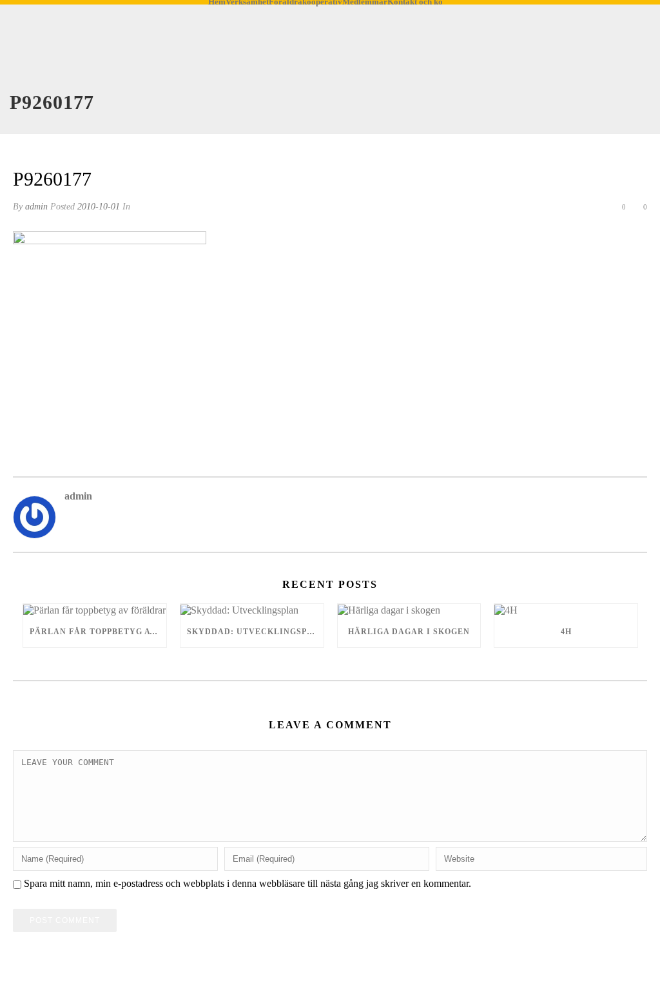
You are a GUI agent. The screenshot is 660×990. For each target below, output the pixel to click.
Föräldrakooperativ (305, 3)
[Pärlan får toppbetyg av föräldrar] (94, 610)
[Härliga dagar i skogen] (409, 610)
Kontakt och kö (415, 3)
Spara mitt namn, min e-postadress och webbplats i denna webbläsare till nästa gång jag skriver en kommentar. (247, 883)
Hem (217, 3)
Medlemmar (364, 3)
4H (566, 631)
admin (36, 206)
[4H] (565, 610)
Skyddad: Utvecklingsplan (255, 631)
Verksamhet (247, 3)
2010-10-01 (98, 206)
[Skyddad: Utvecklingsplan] (252, 610)
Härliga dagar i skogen (409, 631)
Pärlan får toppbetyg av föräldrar (98, 631)
